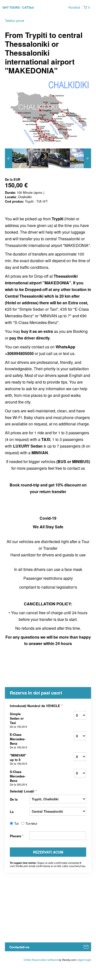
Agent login (84, 960)
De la (13, 799)
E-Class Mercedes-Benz (18, 740)
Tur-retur (31, 823)
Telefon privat (14, 20)
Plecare (16, 836)
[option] (16, 158)
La (12, 811)
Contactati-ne (19, 947)
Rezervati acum (48, 852)
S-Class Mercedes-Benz (18, 777)
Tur (16, 823)
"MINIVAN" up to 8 (18, 759)
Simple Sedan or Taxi (18, 719)
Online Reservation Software (41, 960)
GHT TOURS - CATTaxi (18, 7)
